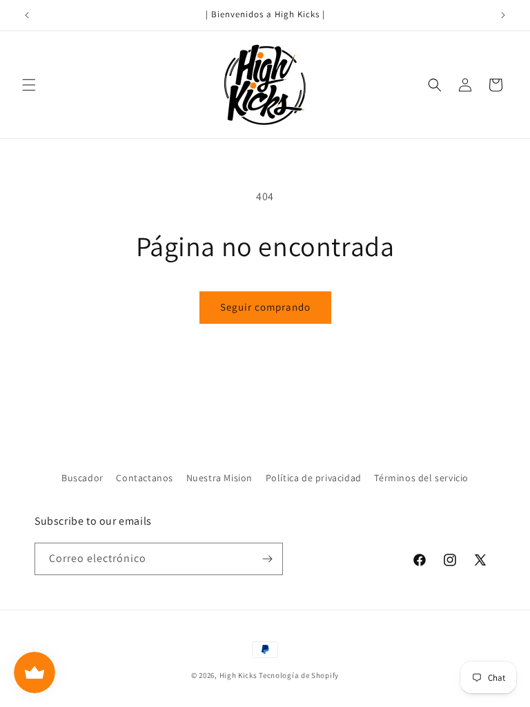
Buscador (82, 478)
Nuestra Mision (219, 478)
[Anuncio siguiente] (503, 15)
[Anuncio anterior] (27, 15)
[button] (29, 85)
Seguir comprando (265, 306)
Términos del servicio (421, 478)
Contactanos (144, 478)
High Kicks (238, 675)
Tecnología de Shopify (299, 675)
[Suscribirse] (267, 559)
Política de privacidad (314, 478)
